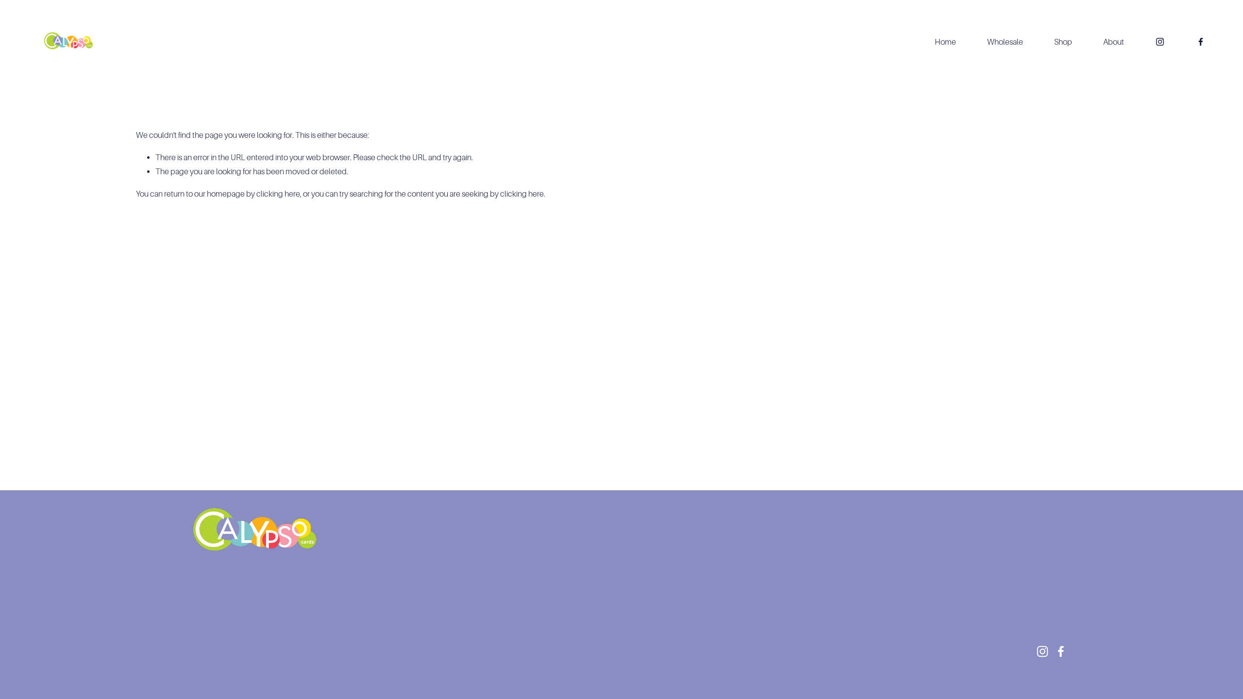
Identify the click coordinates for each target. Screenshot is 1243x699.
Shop (1063, 42)
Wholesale (1005, 42)
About (1113, 42)
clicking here (278, 194)
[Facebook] (1201, 42)
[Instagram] (1160, 42)
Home (945, 42)
